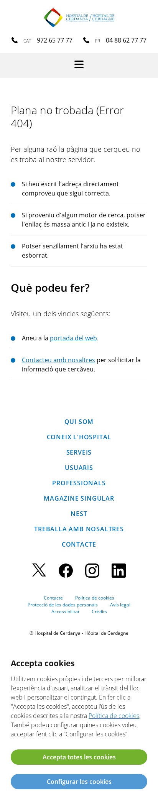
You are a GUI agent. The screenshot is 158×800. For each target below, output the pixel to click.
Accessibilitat (65, 611)
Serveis (79, 452)
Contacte (79, 544)
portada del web (73, 338)
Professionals (78, 483)
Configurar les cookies (79, 781)
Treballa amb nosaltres (79, 529)
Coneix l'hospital (79, 437)
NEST (79, 513)
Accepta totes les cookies (79, 757)
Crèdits (99, 611)
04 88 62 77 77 (126, 40)
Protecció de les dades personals (63, 604)
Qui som (79, 421)
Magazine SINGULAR (79, 498)
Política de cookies (94, 598)
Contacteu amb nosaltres (58, 360)
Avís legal (120, 604)
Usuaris (79, 467)
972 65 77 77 (54, 40)
